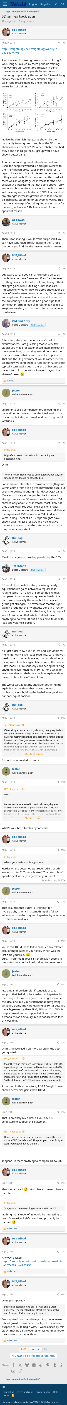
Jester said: (10, 449)
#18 (63, 1182)
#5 (64, 403)
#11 (63, 781)
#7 (64, 551)
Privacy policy (43, 1392)
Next (34, 1349)
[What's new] (55, 4)
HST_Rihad (10, 21)
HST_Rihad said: (12, 789)
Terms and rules (25, 1392)
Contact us (8, 1392)
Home (6, 1395)
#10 (63, 717)
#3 (64, 268)
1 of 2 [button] (23, 1349)
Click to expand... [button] (34, 754)
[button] (4, 1387)
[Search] (62, 4)
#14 (63, 940)
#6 (64, 443)
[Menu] (5, 4)
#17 (63, 1112)
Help (55, 1392)
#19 (63, 1251)
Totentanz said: (12, 725)
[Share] (59, 43)
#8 (64, 579)
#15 (63, 984)
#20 (63, 1294)
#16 (63, 1042)
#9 (64, 644)
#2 (64, 233)
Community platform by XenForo (31, 1402)
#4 (64, 334)
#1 (64, 42)
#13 (63, 901)
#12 (63, 849)
